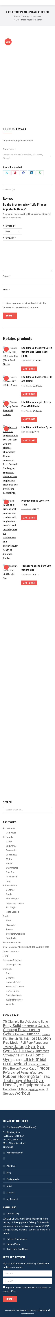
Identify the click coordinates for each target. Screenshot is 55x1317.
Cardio (9, 894)
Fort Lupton (40, 1038)
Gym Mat (11, 1050)
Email (6, 289)
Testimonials (13, 1179)
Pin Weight (11, 907)
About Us (11, 1166)
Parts (5, 956)
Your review (9, 238)
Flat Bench (10, 1039)
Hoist (28, 1055)
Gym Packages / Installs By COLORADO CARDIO (26, 947)
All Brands (18, 155)
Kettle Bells (17, 1060)
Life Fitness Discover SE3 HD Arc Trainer (36, 379)
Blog (9, 1172)
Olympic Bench (38, 1064)
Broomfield (29, 1026)
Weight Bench (20, 1089)
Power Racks (12, 991)
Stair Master (12, 868)
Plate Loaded (12, 912)
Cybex (9, 841)
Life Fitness (37, 155)
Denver (20, 1034)
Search (48, 810)
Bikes (8, 920)
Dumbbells (46, 1035)
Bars (8, 973)
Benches (27, 155)
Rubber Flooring (18, 1076)
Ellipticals (10, 925)
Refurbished (11, 1072)
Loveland (18, 1063)
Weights (10, 1004)
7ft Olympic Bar (14, 1021)
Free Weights (12, 898)
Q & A (9, 1186)
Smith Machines (14, 995)
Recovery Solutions (12, 960)
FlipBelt (23, 1039)
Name (6, 276)
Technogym (12, 876)
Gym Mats (11, 833)
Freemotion (11, 850)
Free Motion (11, 1042)
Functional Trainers (15, 903)
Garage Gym (24, 1046)
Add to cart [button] (29, 369)
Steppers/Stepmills (15, 934)
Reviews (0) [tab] (9, 189)
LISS (6, 1064)
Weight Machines (14, 1000)
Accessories (9, 828)
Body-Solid (12, 1025)
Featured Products (12, 942)
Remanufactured (32, 1072)
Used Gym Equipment (23, 1085)
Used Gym (34, 1080)
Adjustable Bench (37, 1021)
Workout (22, 1093)
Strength (7, 158)
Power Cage (27, 1068)
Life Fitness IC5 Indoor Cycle (36, 427)
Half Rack (27, 1051)
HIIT (21, 1055)
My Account (12, 1199)
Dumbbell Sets (13, 982)
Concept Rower (16, 1029)
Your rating (9, 226)
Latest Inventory (11, 951)
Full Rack (27, 1042)
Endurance (11, 846)
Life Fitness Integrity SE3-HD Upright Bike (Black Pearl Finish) (36, 351)
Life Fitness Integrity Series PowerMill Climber (36, 404)
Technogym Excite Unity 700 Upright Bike (36, 567)
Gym (41, 1046)
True (8, 881)
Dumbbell (33, 1034)
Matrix (9, 859)
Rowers (9, 929)
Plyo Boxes (11, 1068)
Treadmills (11, 938)
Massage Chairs (14, 964)
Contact (10, 1192)
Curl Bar (34, 1030)
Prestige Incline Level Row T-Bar (35, 502)
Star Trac (10, 872)
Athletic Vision (10, 885)
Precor (9, 863)
